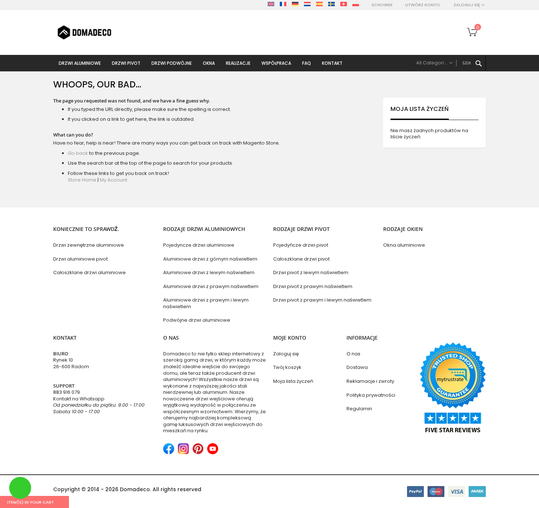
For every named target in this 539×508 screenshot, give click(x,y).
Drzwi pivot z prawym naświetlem (312, 286)
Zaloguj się (286, 353)
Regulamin (359, 408)
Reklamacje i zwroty (370, 381)
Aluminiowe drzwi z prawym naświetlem (210, 286)
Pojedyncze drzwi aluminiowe (198, 245)
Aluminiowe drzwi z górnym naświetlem (210, 258)
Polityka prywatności (370, 395)
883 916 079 (66, 392)
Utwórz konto (422, 5)
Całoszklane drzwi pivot (301, 258)
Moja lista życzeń (293, 381)
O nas (353, 353)
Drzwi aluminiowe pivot (80, 258)
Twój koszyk (287, 367)
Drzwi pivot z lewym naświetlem (310, 272)
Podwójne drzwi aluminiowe (196, 320)
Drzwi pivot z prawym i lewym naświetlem (322, 299)
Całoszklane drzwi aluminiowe (89, 272)
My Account (113, 179)
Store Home (82, 179)
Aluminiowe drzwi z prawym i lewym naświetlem (206, 303)
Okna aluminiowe (404, 245)
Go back (78, 153)
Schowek (382, 5)
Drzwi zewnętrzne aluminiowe (88, 245)
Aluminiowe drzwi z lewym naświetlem (208, 272)
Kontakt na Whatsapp (78, 398)
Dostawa (357, 367)
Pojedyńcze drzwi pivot (300, 245)
